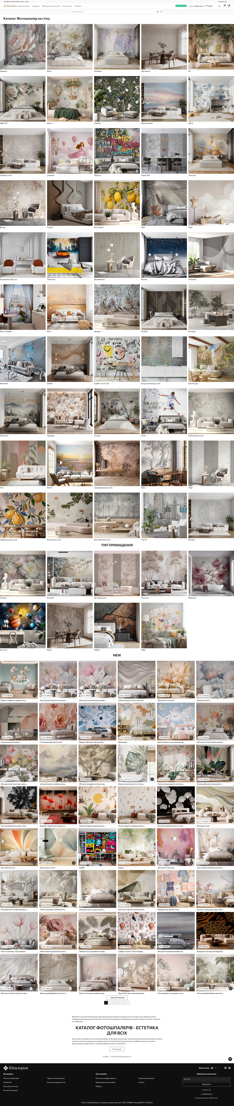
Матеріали (7, 1082)
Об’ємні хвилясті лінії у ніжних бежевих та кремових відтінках (131, 700)
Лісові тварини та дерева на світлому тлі (131, 826)
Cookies (141, 1082)
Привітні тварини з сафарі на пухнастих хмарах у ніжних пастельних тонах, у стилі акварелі (14, 700)
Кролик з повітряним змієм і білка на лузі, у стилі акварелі (210, 910)
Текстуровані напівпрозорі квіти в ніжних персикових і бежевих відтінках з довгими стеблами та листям (210, 868)
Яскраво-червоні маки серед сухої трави (53, 826)
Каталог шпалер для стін (56, 1082)
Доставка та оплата (10, 1086)
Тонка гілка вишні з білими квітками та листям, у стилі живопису (53, 910)
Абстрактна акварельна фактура (170, 951)
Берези (121, 868)
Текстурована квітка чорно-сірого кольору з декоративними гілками (14, 826)
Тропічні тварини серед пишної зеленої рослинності (92, 826)
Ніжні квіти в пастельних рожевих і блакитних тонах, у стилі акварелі (92, 700)
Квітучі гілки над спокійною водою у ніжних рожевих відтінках (92, 993)
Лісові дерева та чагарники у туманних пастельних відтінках (171, 993)
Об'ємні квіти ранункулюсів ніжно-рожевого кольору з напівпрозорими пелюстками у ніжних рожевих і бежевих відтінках (53, 951)
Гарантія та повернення (56, 1078)
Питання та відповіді (11, 1078)
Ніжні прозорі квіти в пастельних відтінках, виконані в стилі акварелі (53, 700)
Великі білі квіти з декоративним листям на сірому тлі (131, 993)
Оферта (99, 1086)
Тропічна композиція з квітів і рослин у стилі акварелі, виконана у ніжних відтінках (171, 784)
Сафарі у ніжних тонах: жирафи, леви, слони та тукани (131, 951)
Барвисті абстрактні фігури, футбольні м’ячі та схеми (92, 742)
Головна (105, 1056)
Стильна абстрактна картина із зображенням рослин (210, 784)
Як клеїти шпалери (10, 1090)
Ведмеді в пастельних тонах (168, 910)
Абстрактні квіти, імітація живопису (14, 784)
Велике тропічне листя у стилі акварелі (131, 784)
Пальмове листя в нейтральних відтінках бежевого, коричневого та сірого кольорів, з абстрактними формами (14, 910)
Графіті (82, 868)
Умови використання (146, 1078)
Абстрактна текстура (166, 868)
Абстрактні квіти (203, 700)
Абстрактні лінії (203, 826)
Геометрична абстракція (10, 742)
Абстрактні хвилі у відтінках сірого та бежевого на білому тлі (14, 993)
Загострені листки (8, 868)
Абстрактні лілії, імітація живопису (210, 742)
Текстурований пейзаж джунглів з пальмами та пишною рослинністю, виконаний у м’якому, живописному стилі (210, 993)
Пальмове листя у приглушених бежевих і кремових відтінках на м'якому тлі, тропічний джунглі (92, 910)
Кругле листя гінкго (47, 868)
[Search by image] (157, 11)
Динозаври (122, 742)
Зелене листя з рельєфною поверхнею (92, 951)
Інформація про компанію (106, 1082)
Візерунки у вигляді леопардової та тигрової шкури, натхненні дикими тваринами (210, 951)
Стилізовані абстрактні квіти (51, 742)
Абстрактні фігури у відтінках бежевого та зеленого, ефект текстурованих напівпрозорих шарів (131, 910)
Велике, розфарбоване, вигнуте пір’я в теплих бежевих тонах (53, 993)
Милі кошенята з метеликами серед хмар (171, 742)
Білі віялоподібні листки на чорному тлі (171, 826)
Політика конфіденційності (106, 1078)
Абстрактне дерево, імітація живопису (92, 784)
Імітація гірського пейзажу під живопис (53, 784)
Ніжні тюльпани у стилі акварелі (13, 951)
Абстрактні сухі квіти (166, 700)
